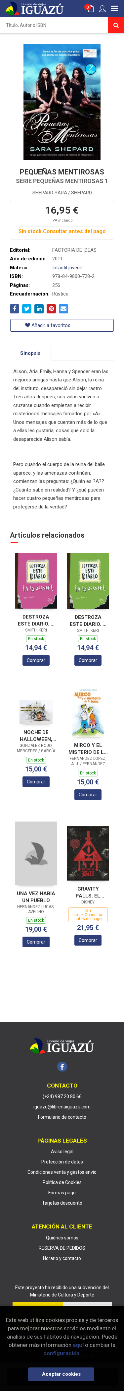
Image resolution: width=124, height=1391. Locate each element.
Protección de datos (62, 1161)
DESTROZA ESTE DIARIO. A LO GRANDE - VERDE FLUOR (88, 620)
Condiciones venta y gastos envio (62, 1172)
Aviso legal (62, 1151)
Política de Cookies (62, 1182)
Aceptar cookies (61, 1374)
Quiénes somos (62, 1237)
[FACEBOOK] (62, 1067)
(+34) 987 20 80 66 (62, 1096)
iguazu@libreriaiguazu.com (62, 1106)
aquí (78, 1345)
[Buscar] (116, 25)
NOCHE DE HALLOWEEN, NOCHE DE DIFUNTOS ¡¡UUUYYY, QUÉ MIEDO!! (36, 735)
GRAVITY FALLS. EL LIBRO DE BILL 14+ (88, 892)
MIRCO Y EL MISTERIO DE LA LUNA (87, 748)
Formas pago (62, 1192)
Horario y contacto (62, 1258)
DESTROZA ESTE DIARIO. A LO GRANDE (36, 620)
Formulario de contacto (62, 1117)
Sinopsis (30, 353)
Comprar (36, 660)
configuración (61, 1353)
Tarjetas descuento (62, 1203)
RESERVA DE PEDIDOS (62, 1248)
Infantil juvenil (67, 268)
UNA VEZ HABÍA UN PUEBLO (36, 897)
